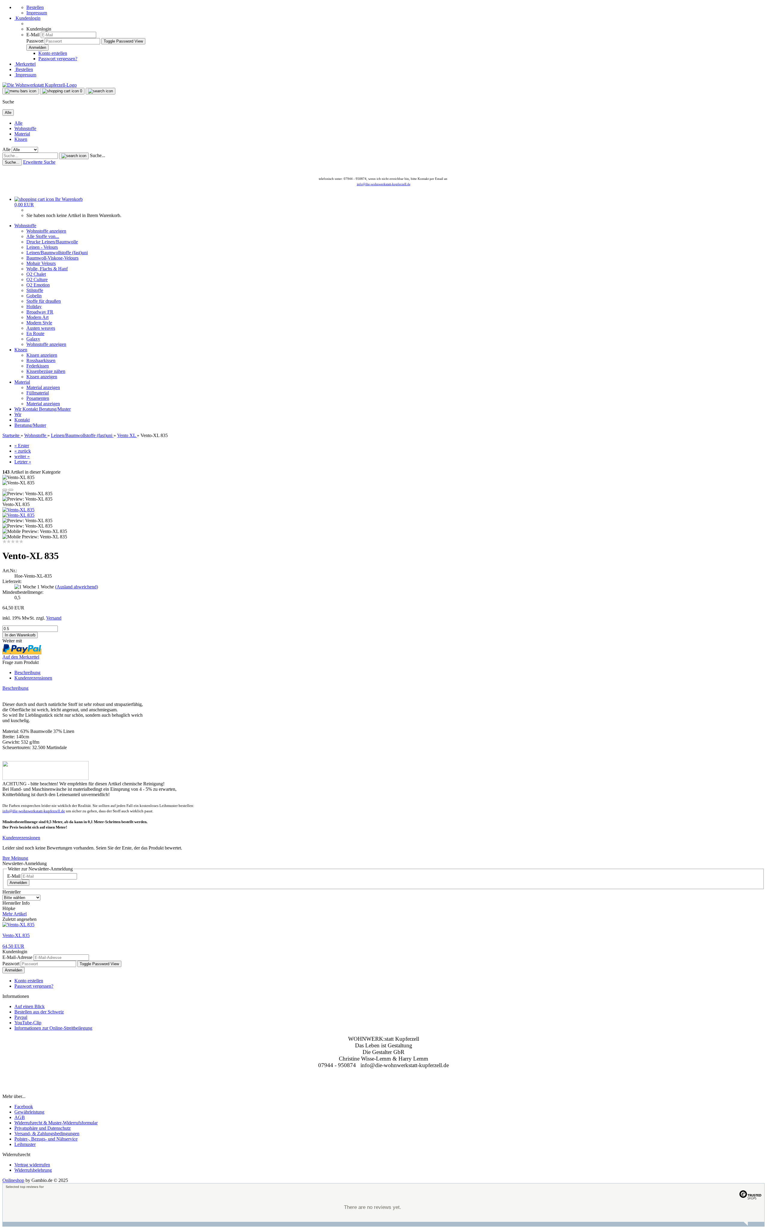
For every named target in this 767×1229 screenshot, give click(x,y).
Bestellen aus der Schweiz (39, 1011)
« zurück (22, 451)
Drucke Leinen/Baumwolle (52, 241)
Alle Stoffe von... (42, 236)
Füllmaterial (37, 392)
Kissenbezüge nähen (45, 371)
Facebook (23, 1106)
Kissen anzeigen (41, 355)
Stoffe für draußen (43, 301)
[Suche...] (74, 156)
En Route (35, 333)
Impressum (36, 12)
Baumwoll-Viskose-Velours (52, 257)
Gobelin (34, 295)
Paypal (20, 1017)
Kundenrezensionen (33, 677)
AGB (19, 1117)
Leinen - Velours (42, 247)
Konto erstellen (52, 53)
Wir (18, 409)
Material (22, 133)
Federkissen (37, 365)
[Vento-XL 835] (18, 509)
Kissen (20, 139)
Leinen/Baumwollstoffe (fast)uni (57, 252)
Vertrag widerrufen (32, 1164)
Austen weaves (40, 328)
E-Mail (33, 34)
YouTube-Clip (27, 1022)
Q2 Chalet (36, 274)
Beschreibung (27, 672)
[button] (4, 490)
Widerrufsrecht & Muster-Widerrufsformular (56, 1122)
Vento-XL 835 (16, 935)
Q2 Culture (37, 279)
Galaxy (33, 338)
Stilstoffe (34, 290)
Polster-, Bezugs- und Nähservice (46, 1138)
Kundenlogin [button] (27, 18)
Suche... (97, 155)
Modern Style (39, 322)
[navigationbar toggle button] (20, 91)
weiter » (22, 456)
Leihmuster (25, 1144)
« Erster (21, 445)
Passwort (34, 40)
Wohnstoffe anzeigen (46, 231)
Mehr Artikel (14, 913)
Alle (18, 123)
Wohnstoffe (25, 128)
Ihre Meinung (15, 858)
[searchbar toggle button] (100, 91)
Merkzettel (25, 64)
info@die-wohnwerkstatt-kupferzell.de (383, 184)
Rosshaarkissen (40, 360)
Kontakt (30, 409)
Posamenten (37, 398)
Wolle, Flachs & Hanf (47, 268)
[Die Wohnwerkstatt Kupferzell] (39, 85)
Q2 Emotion (38, 284)
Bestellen (35, 7)
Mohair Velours (41, 263)
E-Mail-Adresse (17, 957)
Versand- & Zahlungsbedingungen (46, 1133)
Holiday (34, 306)
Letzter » (22, 461)
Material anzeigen (43, 387)
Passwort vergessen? (57, 58)
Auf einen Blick (29, 1006)
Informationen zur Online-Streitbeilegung (53, 1028)
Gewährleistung (29, 1111)
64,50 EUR (13, 946)
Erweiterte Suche (39, 162)
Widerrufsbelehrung (33, 1170)
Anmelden (18, 882)
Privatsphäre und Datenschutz (42, 1128)
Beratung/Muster (55, 409)
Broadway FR (39, 311)
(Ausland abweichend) (76, 586)
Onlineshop (13, 1180)
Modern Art (37, 317)
